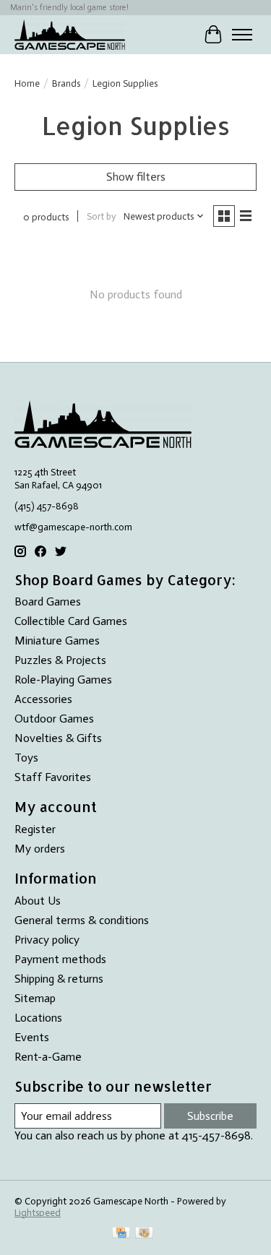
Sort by (101, 216)
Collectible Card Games (70, 621)
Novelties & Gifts (58, 738)
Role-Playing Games (63, 679)
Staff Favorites (52, 777)
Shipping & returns (58, 979)
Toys (26, 757)
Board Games (47, 601)
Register (35, 829)
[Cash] (144, 1234)
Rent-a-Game (48, 1057)
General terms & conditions (81, 920)
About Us (37, 900)
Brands (66, 83)
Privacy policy (46, 939)
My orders (39, 848)
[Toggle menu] (242, 34)
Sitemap (35, 998)
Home (27, 83)
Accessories (43, 699)
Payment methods (60, 959)
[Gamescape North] (69, 34)
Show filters (135, 177)
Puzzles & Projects (60, 660)
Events (31, 1037)
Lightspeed (37, 1212)
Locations (38, 1018)
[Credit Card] (121, 1234)
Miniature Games (57, 640)
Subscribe (210, 1116)
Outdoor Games (54, 718)
